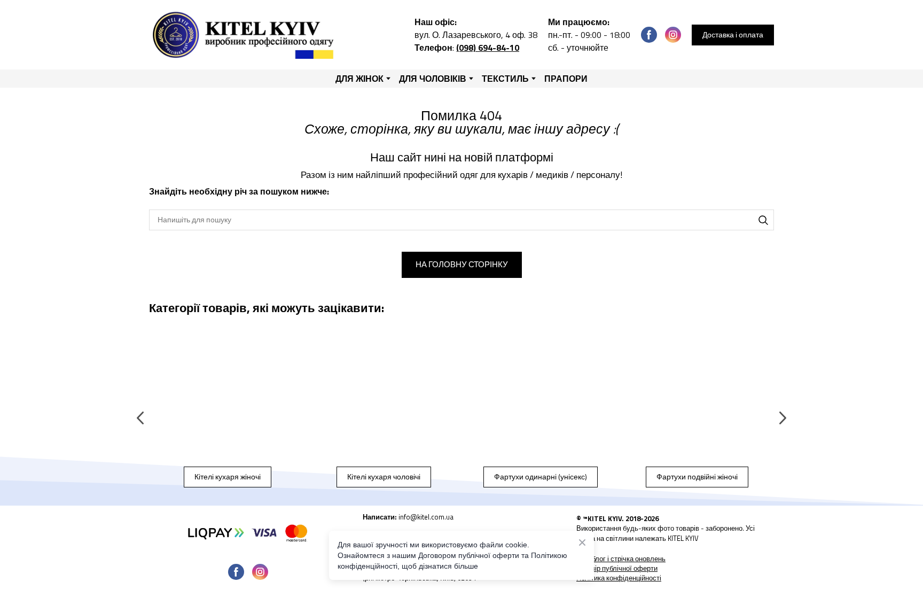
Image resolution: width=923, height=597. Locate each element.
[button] (649, 35)
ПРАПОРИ (566, 78)
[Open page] (227, 398)
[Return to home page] (245, 35)
